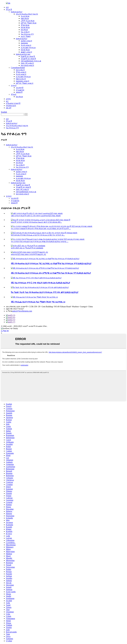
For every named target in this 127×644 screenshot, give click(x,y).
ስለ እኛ (8, 108)
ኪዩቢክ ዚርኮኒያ (16, 12)
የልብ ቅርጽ (25, 18)
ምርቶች (9, 9)
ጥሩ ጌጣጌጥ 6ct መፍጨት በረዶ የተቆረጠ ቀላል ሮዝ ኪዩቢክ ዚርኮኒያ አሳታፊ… (39, 241)
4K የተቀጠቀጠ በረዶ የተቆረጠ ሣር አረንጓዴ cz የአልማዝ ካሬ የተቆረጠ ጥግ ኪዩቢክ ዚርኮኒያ (51, 263)
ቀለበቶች (19, 92)
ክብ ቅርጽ (24, 30)
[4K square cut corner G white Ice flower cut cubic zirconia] (36, 278)
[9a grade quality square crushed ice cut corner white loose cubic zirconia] (40, 287)
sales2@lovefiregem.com (22, 311)
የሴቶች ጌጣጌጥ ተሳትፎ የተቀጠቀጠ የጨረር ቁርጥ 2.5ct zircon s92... (36, 222)
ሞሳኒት (13, 94)
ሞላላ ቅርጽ (25, 25)
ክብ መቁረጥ (20, 70)
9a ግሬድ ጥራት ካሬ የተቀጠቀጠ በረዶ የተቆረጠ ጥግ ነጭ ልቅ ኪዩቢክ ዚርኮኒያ (44, 292)
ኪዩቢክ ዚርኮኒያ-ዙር (23, 54)
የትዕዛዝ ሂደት (11, 105)
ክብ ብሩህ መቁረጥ (27, 65)
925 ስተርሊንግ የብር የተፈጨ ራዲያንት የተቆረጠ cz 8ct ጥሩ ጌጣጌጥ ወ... (38, 235)
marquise (24, 43)
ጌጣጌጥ (13, 85)
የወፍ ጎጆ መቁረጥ (27, 63)
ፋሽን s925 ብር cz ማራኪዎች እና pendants (27, 248)
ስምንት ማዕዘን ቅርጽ (28, 23)
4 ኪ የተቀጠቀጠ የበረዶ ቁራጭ (27, 14)
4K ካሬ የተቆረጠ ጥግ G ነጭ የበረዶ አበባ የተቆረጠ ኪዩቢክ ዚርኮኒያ (40, 282)
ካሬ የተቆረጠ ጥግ (27, 34)
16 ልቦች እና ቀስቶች (28, 59)
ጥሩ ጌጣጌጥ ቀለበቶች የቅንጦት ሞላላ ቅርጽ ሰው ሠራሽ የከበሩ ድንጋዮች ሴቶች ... (41, 228)
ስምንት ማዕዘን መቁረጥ (24, 83)
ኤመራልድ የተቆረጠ (28, 47)
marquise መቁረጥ (22, 81)
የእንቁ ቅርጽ (25, 27)
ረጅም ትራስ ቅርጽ (27, 21)
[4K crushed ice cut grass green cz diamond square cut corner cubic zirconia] (45, 258)
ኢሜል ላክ (5, 331)
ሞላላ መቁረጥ (21, 72)
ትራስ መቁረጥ (26, 45)
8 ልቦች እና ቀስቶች (28, 56)
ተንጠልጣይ (20, 90)
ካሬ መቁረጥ (25, 32)
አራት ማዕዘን (26, 36)
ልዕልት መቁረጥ (26, 52)
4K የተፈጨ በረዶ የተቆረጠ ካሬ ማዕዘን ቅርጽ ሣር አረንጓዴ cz (38, 301)
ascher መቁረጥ (26, 41)
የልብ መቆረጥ (21, 79)
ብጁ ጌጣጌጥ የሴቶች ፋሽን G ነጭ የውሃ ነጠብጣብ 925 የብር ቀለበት (36, 216)
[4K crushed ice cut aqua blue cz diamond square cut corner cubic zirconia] (45, 268)
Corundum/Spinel (18, 68)
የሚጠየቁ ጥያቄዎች (13, 103)
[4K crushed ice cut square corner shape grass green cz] (34, 297)
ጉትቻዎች (19, 88)
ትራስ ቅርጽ (25, 16)
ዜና (7, 101)
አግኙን (8, 99)
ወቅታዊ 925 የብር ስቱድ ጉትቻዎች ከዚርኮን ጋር (28, 254)
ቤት (7, 7)
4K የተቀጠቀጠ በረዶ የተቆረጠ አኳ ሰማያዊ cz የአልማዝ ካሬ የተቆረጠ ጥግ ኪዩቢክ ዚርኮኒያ (51, 273)
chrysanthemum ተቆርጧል (31, 61)
